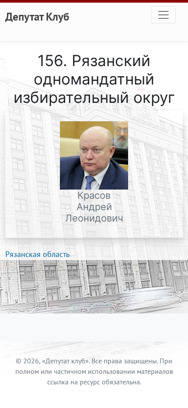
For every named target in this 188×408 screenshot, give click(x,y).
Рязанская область (37, 254)
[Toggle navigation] (163, 15)
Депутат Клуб (37, 16)
